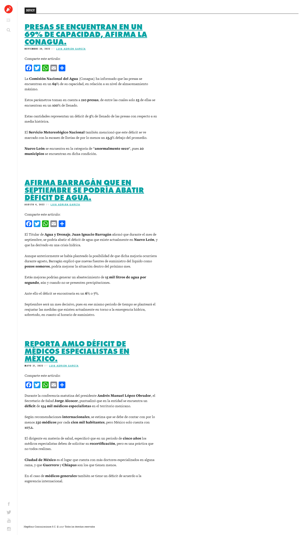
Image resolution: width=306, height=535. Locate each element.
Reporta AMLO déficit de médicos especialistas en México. (77, 351)
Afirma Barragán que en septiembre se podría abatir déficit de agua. (84, 190)
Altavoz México (8, 9)
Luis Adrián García (71, 48)
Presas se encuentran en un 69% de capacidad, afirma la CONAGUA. (86, 34)
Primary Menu (8, 20)
